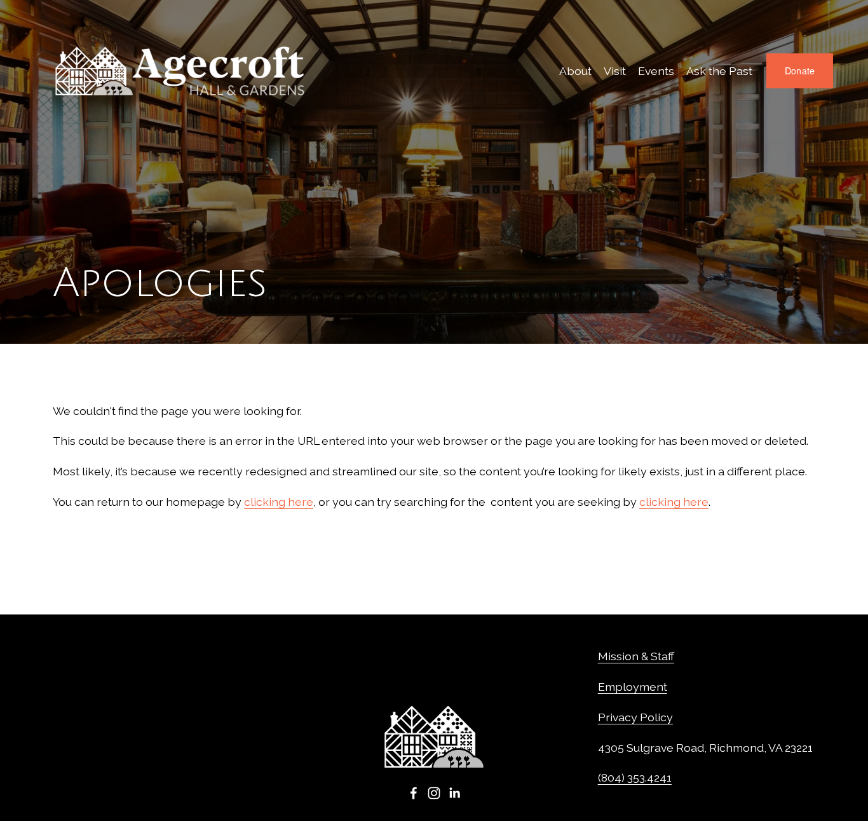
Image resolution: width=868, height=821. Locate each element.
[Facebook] (413, 793)
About (575, 71)
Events (656, 71)
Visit (615, 71)
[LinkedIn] (454, 793)
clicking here (278, 501)
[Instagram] (434, 793)
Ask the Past (719, 71)
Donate (800, 70)
